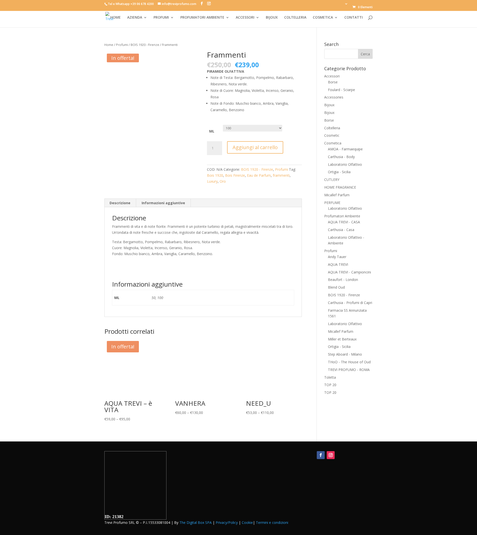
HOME (115, 18)
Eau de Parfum (259, 175)
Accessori (332, 76)
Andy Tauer (337, 256)
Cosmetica (332, 143)
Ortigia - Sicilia (339, 171)
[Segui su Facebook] (321, 455)
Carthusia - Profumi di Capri (350, 302)
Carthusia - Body (341, 156)
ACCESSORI (245, 18)
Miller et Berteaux (342, 339)
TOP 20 (330, 384)
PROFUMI (161, 18)
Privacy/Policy (227, 522)
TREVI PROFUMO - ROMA (349, 369)
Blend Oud (336, 287)
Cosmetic (331, 135)
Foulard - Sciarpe (341, 89)
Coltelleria (332, 128)
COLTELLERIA (295, 18)
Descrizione (120, 203)
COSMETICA (323, 18)
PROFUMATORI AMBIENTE (202, 18)
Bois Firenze (235, 175)
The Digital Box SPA (195, 522)
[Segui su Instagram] (331, 455)
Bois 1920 (215, 175)
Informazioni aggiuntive (163, 203)
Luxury (212, 181)
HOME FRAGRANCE (340, 187)
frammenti (281, 175)
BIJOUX (272, 18)
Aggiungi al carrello (255, 147)
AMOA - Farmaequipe (345, 149)
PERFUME (332, 202)
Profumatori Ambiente (342, 216)
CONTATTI (353, 18)
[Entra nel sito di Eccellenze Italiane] (135, 511)
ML (211, 131)
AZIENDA (134, 18)
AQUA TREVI (338, 264)
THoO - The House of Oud (349, 362)
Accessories (333, 97)
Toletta (330, 377)
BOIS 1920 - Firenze (145, 44)
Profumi (122, 44)
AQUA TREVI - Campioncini (349, 272)
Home (108, 44)
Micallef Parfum (337, 195)
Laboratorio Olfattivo (345, 164)
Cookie (247, 522)
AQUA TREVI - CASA (344, 222)
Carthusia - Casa (341, 229)
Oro (223, 181)
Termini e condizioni (272, 522)
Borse (333, 82)
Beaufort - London (343, 279)
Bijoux (329, 104)
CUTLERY (331, 179)
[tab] (120, 203)
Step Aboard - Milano (345, 354)
